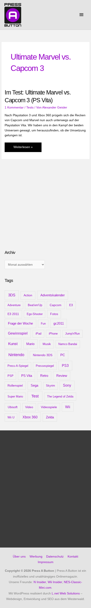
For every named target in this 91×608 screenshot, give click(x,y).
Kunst (13, 344)
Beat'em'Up (35, 305)
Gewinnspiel (18, 333)
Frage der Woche (20, 323)
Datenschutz (55, 556)
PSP (10, 375)
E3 (71, 305)
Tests (30, 107)
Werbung (36, 556)
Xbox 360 (30, 417)
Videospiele (49, 407)
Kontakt (73, 556)
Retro (44, 375)
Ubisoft (12, 407)
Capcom (55, 305)
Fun (43, 323)
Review (61, 375)
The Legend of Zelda (60, 396)
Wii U (11, 417)
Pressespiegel (45, 365)
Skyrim (50, 385)
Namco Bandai (67, 344)
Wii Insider (55, 582)
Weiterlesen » (23, 148)
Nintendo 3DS (42, 355)
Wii (67, 407)
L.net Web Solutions (66, 593)
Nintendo (16, 355)
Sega (34, 385)
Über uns (19, 556)
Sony (67, 385)
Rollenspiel (15, 385)
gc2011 (58, 323)
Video (29, 407)
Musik (47, 344)
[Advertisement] (38, 211)
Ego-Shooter (35, 314)
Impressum (45, 562)
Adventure (14, 305)
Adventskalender (52, 295)
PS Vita (26, 375)
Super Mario (15, 396)
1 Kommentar (14, 107)
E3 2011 (13, 314)
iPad (38, 333)
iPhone (53, 333)
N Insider (40, 582)
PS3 (65, 365)
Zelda (50, 417)
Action (28, 295)
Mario (30, 344)
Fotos (54, 314)
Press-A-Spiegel (18, 365)
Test (35, 396)
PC (62, 355)
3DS (11, 295)
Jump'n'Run (72, 333)
